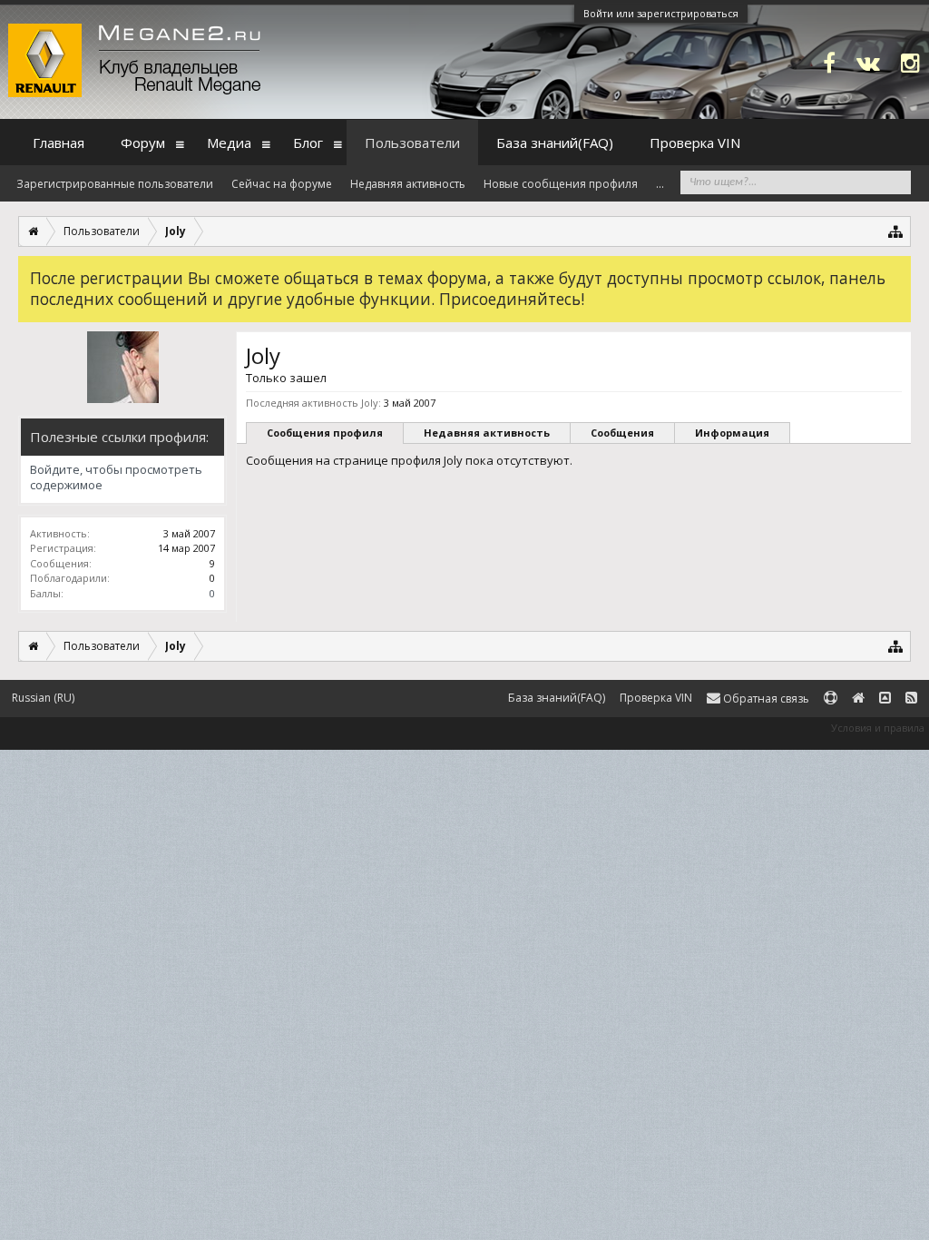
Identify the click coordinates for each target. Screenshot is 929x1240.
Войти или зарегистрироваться (660, 13)
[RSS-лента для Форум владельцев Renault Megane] (911, 698)
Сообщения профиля (325, 432)
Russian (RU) (43, 697)
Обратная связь (764, 698)
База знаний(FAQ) (554, 142)
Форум (143, 142)
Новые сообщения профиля (561, 184)
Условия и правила (877, 727)
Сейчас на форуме (281, 184)
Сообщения (622, 432)
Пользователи (412, 142)
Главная (58, 142)
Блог (308, 142)
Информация (732, 432)
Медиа (229, 142)
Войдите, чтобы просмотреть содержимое (116, 478)
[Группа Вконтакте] (868, 62)
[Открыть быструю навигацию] (896, 231)
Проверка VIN (695, 142)
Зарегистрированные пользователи (114, 184)
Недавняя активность (487, 432)
